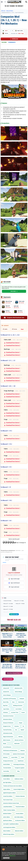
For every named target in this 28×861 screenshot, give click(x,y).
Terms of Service (11, 846)
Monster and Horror (19, 740)
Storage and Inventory (8, 760)
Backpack (22, 698)
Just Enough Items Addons (9, 827)
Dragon (20, 722)
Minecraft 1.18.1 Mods (19, 600)
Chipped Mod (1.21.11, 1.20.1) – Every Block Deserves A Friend (7, 635)
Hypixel (22, 729)
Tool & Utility (6, 771)
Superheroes (21, 760)
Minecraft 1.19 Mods (20, 603)
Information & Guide (7, 733)
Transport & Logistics (19, 767)
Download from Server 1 (13, 342)
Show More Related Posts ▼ (14, 673)
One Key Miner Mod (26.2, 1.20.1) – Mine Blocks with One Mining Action (7, 666)
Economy (17, 726)
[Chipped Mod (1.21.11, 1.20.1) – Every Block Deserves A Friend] (7, 628)
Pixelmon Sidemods (20, 796)
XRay (18, 771)
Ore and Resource (7, 747)
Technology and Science (18, 764)
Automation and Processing (9, 698)
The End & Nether (7, 767)
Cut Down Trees (14, 712)
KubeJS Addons (6, 830)
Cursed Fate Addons (7, 796)
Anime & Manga (18, 691)
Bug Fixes (5, 705)
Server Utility (14, 757)
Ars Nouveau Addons (20, 820)
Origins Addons (6, 789)
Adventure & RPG (18, 688)
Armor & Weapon (7, 695)
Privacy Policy (19, 846)
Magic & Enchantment (8, 736)
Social (22, 757)
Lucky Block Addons (7, 806)
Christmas (5, 712)
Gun (16, 729)
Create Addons (6, 779)
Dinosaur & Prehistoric (8, 722)
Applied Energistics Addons (9, 792)
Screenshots (12, 42)
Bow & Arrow (21, 702)
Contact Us (3, 846)
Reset (22, 329)
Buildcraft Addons (7, 813)
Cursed (23, 712)
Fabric (19, 33)
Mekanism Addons (19, 830)
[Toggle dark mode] (5, 2)
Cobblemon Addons (18, 779)
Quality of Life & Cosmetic (19, 754)
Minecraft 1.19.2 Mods (8, 609)
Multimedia (17, 743)
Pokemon (22, 750)
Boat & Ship (5, 702)
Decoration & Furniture (8, 715)
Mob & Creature (6, 740)
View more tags (14, 614)
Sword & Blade (6, 764)
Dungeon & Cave (7, 726)
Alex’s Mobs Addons (18, 817)
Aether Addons (6, 817)
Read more (12, 855)
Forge (22, 33)
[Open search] (26, 2)
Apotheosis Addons (7, 820)
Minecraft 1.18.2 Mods (8, 603)
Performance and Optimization (10, 750)
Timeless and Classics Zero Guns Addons (12, 785)
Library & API (6, 688)
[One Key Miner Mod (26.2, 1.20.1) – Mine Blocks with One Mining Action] (7, 658)
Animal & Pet (6, 691)
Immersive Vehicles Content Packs (11, 803)
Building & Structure (17, 705)
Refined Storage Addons (8, 834)
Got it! (6, 858)
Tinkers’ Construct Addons (9, 810)
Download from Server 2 (13, 345)
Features (4, 42)
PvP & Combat (6, 754)
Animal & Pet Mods (7, 600)
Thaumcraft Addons (20, 806)
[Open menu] (2, 2)
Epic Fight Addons (7, 782)
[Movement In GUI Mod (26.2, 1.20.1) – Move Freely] (7, 643)
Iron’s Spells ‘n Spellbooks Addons (11, 824)
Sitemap (25, 846)
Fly (23, 726)
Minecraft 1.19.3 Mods (8, 612)
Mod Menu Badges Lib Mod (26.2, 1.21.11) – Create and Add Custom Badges (20, 666)
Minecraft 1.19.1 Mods (8, 606)
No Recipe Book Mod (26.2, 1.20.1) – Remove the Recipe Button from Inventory (20, 650)
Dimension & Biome (7, 719)
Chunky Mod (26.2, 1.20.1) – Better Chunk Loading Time (20, 635)
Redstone (5, 757)
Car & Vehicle (19, 709)
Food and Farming (7, 729)
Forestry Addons (19, 813)
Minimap (21, 736)
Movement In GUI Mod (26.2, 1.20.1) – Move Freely (7, 650)
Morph (4, 743)
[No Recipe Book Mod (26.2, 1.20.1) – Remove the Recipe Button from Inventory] (20, 643)
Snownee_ (6, 33)
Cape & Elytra (6, 709)
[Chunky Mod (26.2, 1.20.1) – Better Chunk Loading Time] (20, 628)
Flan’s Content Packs (8, 799)
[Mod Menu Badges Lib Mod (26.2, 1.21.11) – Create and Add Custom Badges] (20, 658)
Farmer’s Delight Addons (19, 789)
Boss (13, 702)
